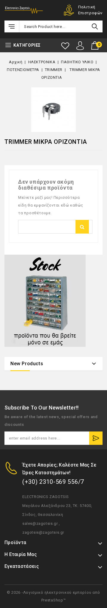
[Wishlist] (65, 46)
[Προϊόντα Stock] (45, 301)
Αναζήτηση (82, 227)
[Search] (95, 26)
